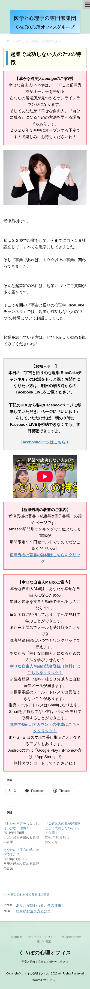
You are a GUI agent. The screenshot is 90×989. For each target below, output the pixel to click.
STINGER (52, 980)
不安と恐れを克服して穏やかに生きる (45, 961)
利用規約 (16, 937)
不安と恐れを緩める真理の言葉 (29, 894)
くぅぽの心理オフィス (45, 953)
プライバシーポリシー (42, 937)
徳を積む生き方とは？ (33, 911)
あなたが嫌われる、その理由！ (40, 905)
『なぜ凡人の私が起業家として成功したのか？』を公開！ (63, 828)
